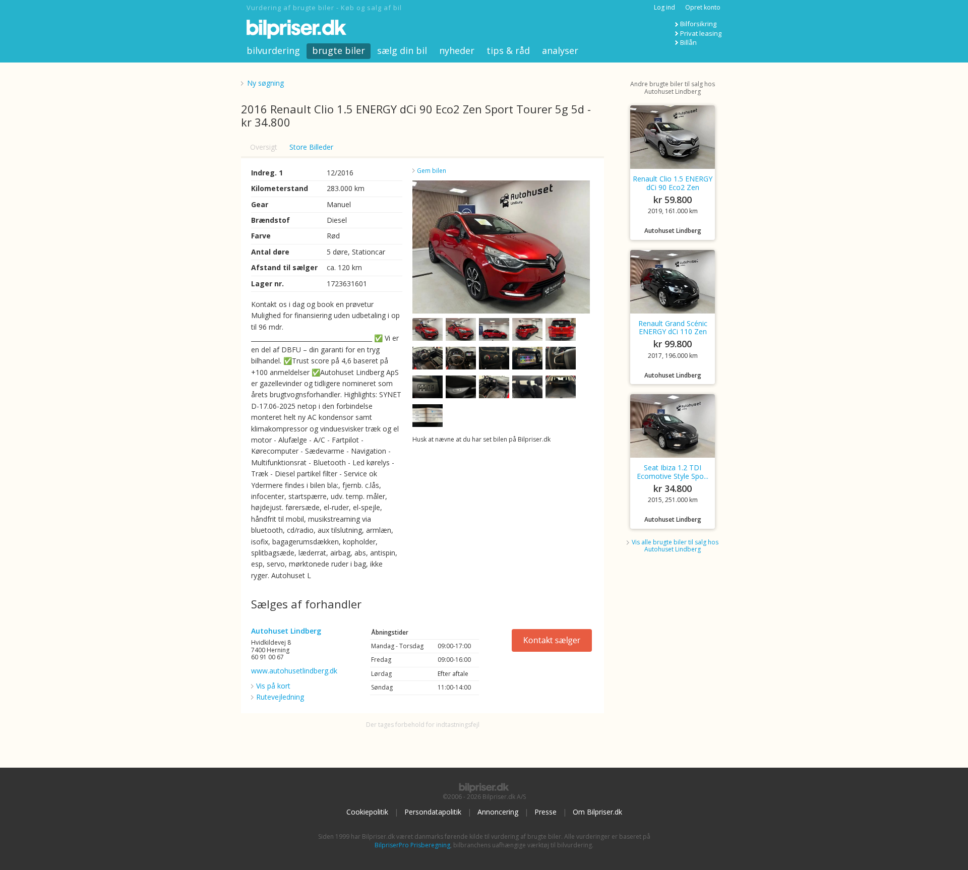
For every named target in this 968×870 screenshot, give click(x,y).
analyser (560, 50)
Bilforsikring (698, 23)
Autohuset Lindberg (286, 631)
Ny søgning (265, 83)
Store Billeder (311, 147)
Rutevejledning (280, 697)
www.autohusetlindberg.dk (294, 670)
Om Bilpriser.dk (597, 812)
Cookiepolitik (367, 812)
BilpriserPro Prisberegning (412, 845)
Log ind (664, 7)
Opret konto (702, 7)
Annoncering (497, 812)
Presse (545, 812)
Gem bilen (431, 170)
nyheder (456, 50)
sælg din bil (402, 50)
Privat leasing (700, 33)
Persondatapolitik (432, 812)
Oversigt (263, 147)
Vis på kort (273, 686)
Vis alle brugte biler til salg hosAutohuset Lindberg (675, 545)
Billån (688, 42)
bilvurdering (273, 50)
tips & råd (508, 50)
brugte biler (338, 50)
